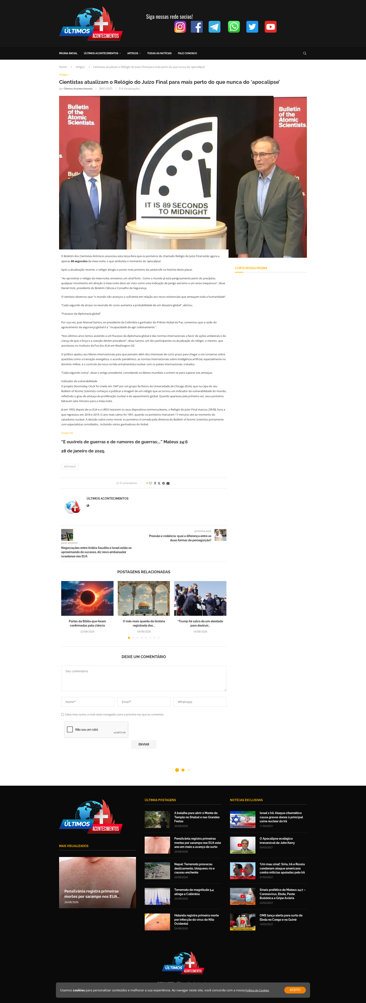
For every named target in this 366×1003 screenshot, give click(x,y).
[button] (67, 609)
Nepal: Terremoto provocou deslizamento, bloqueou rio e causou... (91, 891)
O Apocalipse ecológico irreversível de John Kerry (277, 841)
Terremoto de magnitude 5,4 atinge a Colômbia (194, 892)
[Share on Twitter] (159, 483)
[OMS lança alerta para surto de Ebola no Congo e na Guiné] (242, 921)
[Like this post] (150, 483)
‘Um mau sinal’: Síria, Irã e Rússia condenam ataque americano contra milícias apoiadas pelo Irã (282, 868)
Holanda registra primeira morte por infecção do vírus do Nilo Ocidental (196, 919)
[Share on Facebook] (155, 483)
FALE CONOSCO (187, 53)
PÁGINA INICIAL (68, 53)
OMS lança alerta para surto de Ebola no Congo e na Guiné (281, 917)
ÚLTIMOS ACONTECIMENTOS (101, 53)
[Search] (305, 53)
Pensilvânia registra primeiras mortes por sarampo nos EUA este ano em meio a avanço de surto (197, 843)
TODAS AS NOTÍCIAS (159, 53)
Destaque (70, 466)
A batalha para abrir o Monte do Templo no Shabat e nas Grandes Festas (197, 817)
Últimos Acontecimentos (78, 88)
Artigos (80, 67)
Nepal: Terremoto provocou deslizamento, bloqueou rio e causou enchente (194, 868)
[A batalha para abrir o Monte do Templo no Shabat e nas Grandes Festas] (157, 819)
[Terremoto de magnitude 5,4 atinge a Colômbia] (157, 896)
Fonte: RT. (67, 433)
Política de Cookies (257, 990)
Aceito (295, 990)
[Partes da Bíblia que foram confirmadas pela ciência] (87, 598)
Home (63, 67)
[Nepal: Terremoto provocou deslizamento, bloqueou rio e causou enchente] (97, 882)
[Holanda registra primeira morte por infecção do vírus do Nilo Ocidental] (157, 921)
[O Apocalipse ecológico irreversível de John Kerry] (242, 845)
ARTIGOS (132, 53)
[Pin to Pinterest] (163, 483)
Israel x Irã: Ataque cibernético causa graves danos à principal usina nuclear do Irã (281, 817)
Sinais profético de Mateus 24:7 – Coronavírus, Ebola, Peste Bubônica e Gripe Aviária (282, 894)
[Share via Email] (167, 483)
